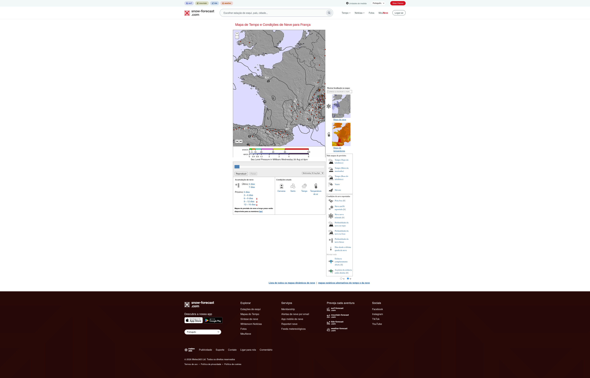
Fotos (371, 12)
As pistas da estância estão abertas (343, 271)
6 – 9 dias (248, 198)
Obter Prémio (397, 3)
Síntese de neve (249, 319)
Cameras (281, 190)
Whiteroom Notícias (251, 324)
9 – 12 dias (249, 201)
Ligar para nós (248, 349)
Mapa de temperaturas (339, 149)
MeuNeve (245, 333)
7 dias (252, 187)
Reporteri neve (289, 324)
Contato (232, 349)
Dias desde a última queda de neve (343, 249)
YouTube (377, 324)
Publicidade (205, 349)
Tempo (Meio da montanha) (341, 169)
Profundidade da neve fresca (341, 240)
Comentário (266, 349)
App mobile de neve (292, 319)
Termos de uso (191, 364)
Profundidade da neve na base (341, 232)
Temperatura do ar (315, 192)
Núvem (338, 190)
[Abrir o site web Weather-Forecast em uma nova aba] (226, 3)
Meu (383, 12)
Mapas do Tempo (249, 314)
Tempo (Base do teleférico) (341, 178)
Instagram (377, 314)
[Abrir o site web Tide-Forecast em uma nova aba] (214, 3)
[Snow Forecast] (198, 13)
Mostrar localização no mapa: (338, 88)
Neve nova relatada (339, 216)
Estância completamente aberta (341, 261)
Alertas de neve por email (295, 314)
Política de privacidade (211, 364)
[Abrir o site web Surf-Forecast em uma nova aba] (189, 3)
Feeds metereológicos (293, 329)
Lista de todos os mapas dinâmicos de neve (292, 282)
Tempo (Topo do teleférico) (341, 161)
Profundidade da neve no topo (341, 224)
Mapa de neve (339, 119)
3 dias (252, 183)
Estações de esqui (250, 309)
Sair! (261, 211)
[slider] (236, 166)
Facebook (377, 309)
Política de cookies (232, 364)
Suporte (220, 349)
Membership (288, 309)
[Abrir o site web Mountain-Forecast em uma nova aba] (202, 3)
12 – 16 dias (250, 204)
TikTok (376, 319)
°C (344, 279)
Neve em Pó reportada (340, 208)
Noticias (358, 12)
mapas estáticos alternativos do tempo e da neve (344, 282)
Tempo (345, 12)
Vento (292, 190)
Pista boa (338, 200)
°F (350, 279)
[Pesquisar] (329, 13)
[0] (344, 200)
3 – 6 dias (248, 195)
